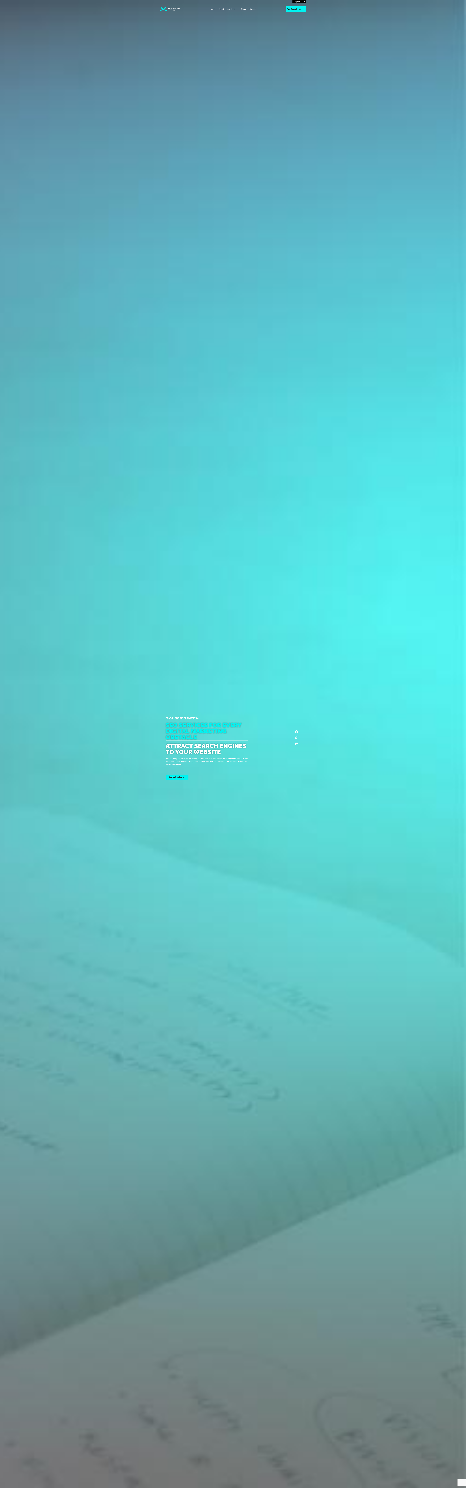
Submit (233, 758)
